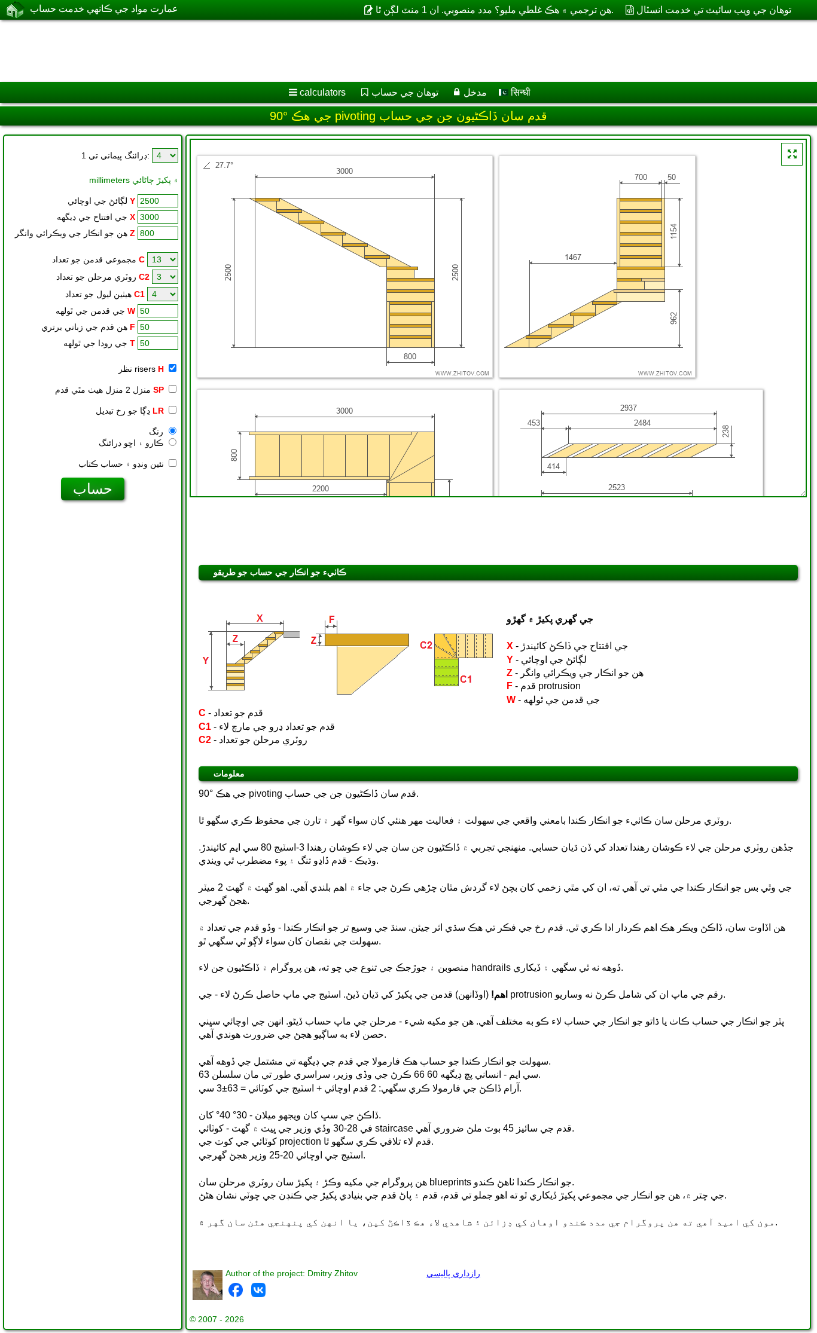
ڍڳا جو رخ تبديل (130, 410)
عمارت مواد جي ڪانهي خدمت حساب (104, 9)
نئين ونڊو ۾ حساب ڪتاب (122, 464)
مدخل (475, 92)
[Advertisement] (363, 51)
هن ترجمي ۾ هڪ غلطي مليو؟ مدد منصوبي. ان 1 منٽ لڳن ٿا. (494, 10)
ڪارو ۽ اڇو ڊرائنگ (132, 443)
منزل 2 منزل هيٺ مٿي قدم (109, 390)
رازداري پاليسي (453, 1273)
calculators (323, 92)
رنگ (157, 431)
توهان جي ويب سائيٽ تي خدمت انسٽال (713, 10)
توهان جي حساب (404, 92)
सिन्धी (519, 92)
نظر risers (141, 369)
